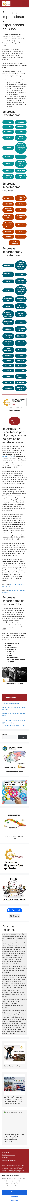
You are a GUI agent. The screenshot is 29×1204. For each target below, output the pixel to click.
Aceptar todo (14, 1191)
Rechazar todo (14, 1200)
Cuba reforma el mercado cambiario (14, 1010)
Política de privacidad (9, 1160)
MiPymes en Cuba (8, 457)
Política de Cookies (8, 1155)
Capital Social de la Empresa (13, 1066)
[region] (14, 1188)
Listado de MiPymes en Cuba (14, 421)
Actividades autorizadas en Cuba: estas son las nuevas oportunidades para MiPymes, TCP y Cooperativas (14, 936)
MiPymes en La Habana (14, 772)
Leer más (16, 963)
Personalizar (14, 1196)
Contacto (5, 1157)
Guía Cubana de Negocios (10, 703)
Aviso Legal (6, 1152)
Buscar (4, 734)
